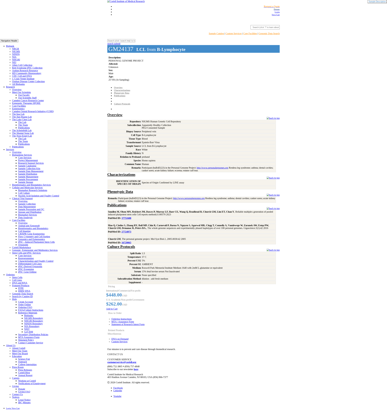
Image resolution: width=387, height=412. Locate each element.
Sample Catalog (216, 33)
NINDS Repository (33, 323)
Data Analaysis (25, 217)
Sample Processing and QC (31, 209)
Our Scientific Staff (27, 97)
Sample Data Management (30, 171)
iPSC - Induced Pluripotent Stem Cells (36, 242)
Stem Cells (17, 277)
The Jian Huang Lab (22, 117)
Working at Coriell (27, 380)
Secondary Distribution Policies (33, 334)
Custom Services (234, 33)
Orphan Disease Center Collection (28, 81)
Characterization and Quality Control (35, 261)
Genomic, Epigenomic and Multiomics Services (35, 250)
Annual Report (25, 375)
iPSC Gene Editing (27, 272)
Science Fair (24, 359)
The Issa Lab (18, 114)
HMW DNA (24, 291)
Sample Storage (25, 182)
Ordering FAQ (25, 307)
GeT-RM (28, 332)
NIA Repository (31, 326)
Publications (24, 127)
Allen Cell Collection (22, 65)
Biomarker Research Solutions (32, 190)
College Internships (27, 364)
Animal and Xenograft (29, 225)
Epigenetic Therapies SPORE (26, 103)
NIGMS (16, 51)
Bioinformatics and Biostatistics (33, 228)
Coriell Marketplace (21, 247)
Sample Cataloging (27, 165)
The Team (23, 125)
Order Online (24, 304)
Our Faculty (24, 95)
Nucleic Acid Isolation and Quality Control (38, 195)
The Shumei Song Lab (23, 133)
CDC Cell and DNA (22, 76)
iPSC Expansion (26, 269)
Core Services (24, 157)
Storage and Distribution (29, 212)
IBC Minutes (24, 402)
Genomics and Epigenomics (31, 239)
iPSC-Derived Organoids (30, 266)
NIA (14, 57)
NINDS (16, 54)
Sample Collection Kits (29, 168)
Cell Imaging (24, 231)
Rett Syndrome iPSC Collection (27, 68)
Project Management (28, 160)
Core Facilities (250, 33)
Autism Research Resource (25, 70)
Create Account (25, 302)
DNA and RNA (19, 283)
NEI (14, 62)
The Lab (22, 122)
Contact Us (17, 394)
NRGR (15, 48)
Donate (21, 389)
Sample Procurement (28, 179)
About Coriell (18, 348)
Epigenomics (18, 108)
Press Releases (25, 370)
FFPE (21, 288)
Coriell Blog (24, 372)
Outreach (22, 361)
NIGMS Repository (33, 318)
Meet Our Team (19, 351)
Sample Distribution (27, 174)
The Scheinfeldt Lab (22, 130)
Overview (17, 89)
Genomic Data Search (269, 33)
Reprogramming (26, 258)
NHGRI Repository (33, 321)
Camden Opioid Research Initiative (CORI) (33, 111)
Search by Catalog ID (22, 296)
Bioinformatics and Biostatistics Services (31, 185)
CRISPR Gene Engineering (31, 234)
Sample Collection (27, 204)
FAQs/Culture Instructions (30, 310)
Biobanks (28, 315)
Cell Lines (17, 280)
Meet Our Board (20, 353)
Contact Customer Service (30, 342)
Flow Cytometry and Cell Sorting (34, 236)
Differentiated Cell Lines (30, 263)
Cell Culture (24, 193)
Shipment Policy (26, 340)
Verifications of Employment (32, 383)
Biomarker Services (27, 214)
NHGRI (16, 59)
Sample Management (28, 176)
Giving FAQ (24, 391)
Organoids (23, 244)
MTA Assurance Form (28, 337)
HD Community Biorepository (26, 73)
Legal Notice (24, 400)
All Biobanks (18, 84)
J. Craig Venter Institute (23, 78)
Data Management (27, 206)
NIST (27, 329)
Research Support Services (31, 163)
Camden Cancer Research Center (28, 100)
